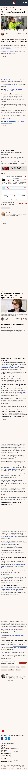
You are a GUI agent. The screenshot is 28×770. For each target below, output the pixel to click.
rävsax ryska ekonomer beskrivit (16, 635)
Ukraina (18, 669)
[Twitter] (6, 738)
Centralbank (4, 667)
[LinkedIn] (9, 738)
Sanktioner (11, 669)
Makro (10, 290)
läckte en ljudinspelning (10, 80)
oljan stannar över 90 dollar (20, 646)
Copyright (3, 747)
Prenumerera (23, 203)
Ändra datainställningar (6, 761)
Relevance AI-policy (6, 753)
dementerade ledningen (13, 51)
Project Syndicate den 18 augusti (10, 589)
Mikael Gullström (10, 674)
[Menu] (26, 3)
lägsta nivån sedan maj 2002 (11, 536)
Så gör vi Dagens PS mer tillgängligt (9, 760)
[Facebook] (2, 738)
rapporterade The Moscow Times (9, 367)
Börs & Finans (11, 7)
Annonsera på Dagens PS (7, 755)
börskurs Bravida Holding (7, 47)
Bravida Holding (5, 207)
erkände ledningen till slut (9, 84)
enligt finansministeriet (9, 469)
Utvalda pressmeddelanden (7, 743)
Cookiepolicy (4, 750)
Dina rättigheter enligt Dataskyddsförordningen (12, 752)
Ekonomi (12, 667)
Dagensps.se (4, 7)
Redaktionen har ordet (6, 756)
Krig (18, 667)
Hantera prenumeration (6, 742)
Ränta (22, 667)
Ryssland (4, 669)
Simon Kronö (9, 212)
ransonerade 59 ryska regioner (9, 542)
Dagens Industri (6, 118)
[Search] (24, 3)
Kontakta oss (4, 745)
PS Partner (3, 758)
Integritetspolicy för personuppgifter (9, 748)
